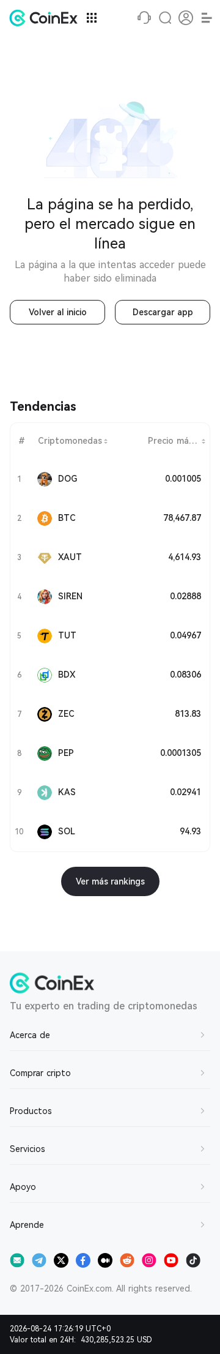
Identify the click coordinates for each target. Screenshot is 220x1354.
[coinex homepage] (46, 17)
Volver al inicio (58, 312)
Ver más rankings (110, 881)
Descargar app (163, 312)
